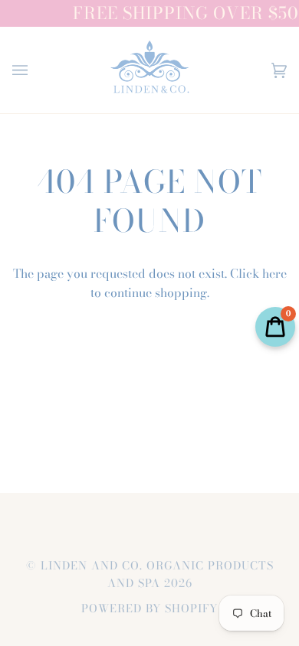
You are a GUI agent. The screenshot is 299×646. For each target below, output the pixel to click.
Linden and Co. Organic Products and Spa (157, 574)
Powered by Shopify (149, 608)
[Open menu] (35, 70)
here (274, 273)
